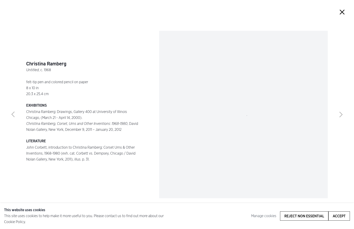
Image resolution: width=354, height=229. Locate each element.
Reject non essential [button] (304, 216)
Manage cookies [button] (263, 216)
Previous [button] (13, 114)
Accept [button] (339, 216)
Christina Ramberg (46, 63)
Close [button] (342, 12)
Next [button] (341, 114)
